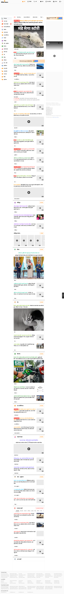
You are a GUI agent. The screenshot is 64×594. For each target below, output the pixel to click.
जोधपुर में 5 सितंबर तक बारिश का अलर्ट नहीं (40, 588)
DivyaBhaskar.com (49, 109)
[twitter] (40, 49)
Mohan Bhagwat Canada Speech (32, 573)
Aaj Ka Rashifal (56, 577)
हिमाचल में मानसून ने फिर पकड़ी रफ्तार (32, 586)
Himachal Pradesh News (13, 580)
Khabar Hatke (38, 577)
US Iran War (20, 573)
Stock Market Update (22, 577)
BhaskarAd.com (48, 114)
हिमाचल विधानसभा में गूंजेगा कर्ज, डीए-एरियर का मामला (58, 586)
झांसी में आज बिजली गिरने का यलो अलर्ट (23, 588)
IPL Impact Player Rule (4, 577)
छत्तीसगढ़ (29, 510)
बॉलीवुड (15, 212)
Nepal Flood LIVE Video (4, 573)
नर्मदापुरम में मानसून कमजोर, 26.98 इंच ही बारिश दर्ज (5, 588)
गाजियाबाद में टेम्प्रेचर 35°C (22, 586)
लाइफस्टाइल (16, 455)
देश (14, 88)
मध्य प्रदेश (21, 510)
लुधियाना (15, 154)
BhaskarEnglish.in (49, 110)
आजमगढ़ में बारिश (29, 588)
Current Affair (47, 577)
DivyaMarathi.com (49, 111)
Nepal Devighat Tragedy (13, 573)
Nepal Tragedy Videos (39, 573)
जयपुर (15, 504)
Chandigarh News (56, 580)
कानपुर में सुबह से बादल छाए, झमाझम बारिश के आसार (58, 587)
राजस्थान (25, 510)
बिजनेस (15, 163)
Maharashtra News (47, 580)
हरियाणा (38, 510)
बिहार (15, 172)
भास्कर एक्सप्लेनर (16, 198)
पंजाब (41, 510)
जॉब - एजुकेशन (16, 486)
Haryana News (21, 580)
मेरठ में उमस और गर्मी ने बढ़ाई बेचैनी (4, 587)
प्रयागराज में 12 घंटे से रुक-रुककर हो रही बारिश (23, 587)
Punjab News (29, 580)
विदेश (15, 58)
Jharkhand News (38, 580)
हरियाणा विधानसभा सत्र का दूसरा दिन (14, 586)
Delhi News (2, 580)
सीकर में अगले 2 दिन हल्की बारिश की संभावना (49, 588)
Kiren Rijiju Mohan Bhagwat (58, 573)
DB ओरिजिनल (16, 79)
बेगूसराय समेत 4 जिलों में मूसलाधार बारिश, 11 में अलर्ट (40, 587)
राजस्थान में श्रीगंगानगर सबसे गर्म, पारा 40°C (14, 587)
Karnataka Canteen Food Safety (14, 577)
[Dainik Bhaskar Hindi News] (4, 2)
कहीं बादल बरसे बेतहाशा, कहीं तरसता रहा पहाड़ (49, 587)
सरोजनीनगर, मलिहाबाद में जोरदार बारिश (49, 586)
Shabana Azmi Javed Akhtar (31, 577)
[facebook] (38, 49)
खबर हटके (15, 127)
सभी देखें (41, 233)
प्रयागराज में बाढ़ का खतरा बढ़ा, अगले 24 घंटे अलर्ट (5, 586)
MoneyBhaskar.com (49, 113)
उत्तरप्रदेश (17, 510)
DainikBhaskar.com (3, 592)
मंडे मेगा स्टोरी (16, 49)
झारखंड (32, 510)
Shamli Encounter (47, 573)
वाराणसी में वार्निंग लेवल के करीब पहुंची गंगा (32, 587)
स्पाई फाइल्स (16, 415)
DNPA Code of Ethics (56, 117)
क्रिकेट (15, 136)
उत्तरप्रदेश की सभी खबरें (39, 508)
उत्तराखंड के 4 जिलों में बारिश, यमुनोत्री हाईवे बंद (40, 586)
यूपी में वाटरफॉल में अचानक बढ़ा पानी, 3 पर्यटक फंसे (14, 588)
